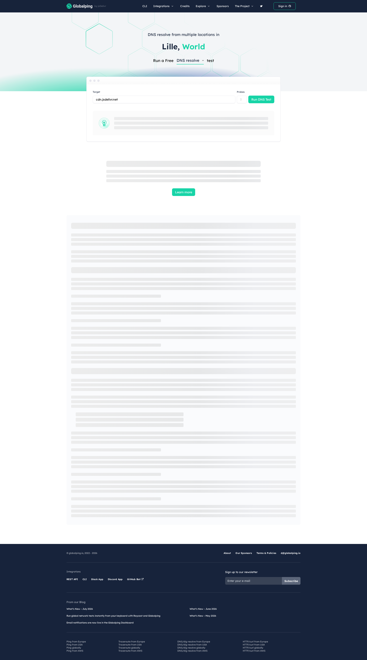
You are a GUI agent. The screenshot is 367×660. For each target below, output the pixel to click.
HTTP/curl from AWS (254, 650)
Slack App (97, 579)
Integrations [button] (161, 6)
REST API (72, 579)
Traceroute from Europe (132, 641)
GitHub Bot (134, 579)
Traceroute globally (129, 647)
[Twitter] (261, 6)
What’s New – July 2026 (80, 608)
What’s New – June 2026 (203, 608)
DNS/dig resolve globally (191, 647)
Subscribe (291, 581)
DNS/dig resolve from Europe (193, 641)
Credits (185, 6)
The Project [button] (242, 6)
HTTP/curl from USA (254, 644)
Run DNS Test (261, 99)
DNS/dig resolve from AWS (192, 650)
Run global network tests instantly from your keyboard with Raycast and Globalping (113, 615)
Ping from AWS (75, 650)
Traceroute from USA (130, 644)
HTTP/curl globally (253, 647)
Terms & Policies (266, 553)
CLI (144, 6)
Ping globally (74, 647)
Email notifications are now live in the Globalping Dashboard (100, 622)
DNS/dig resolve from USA (192, 644)
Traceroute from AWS (130, 650)
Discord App (115, 579)
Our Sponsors (243, 553)
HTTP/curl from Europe (255, 641)
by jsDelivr (100, 6)
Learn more (183, 192)
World (193, 46)
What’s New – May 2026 (203, 615)
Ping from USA (75, 644)
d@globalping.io (290, 553)
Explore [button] (201, 6)
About (227, 553)
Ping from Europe (76, 641)
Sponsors (223, 6)
